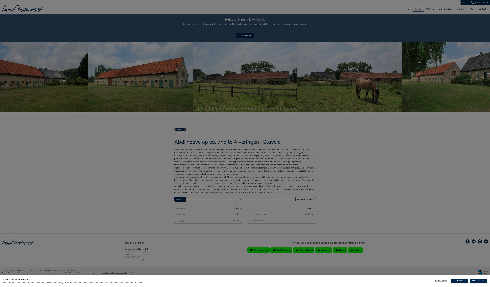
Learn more (138, 283)
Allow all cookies (478, 281)
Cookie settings (441, 281)
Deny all (460, 281)
